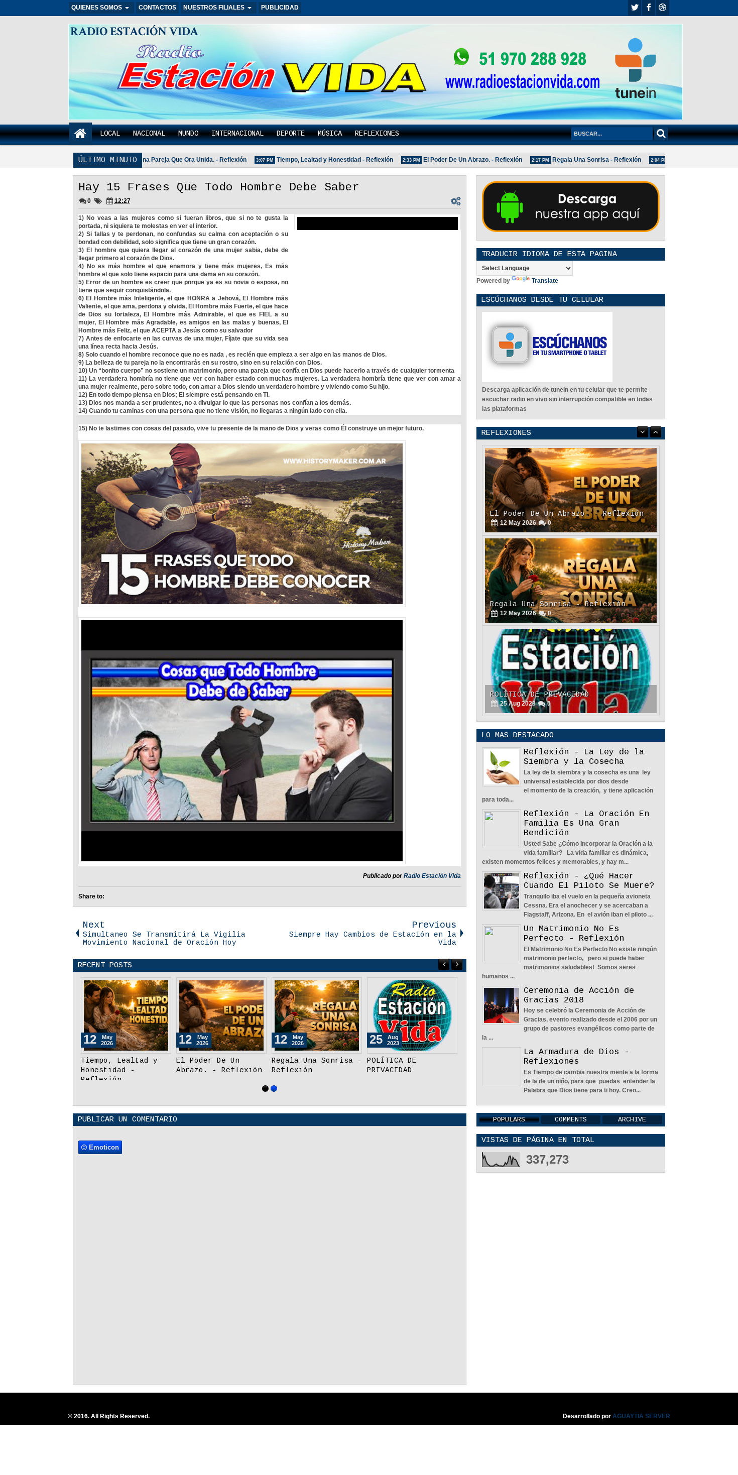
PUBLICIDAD (280, 7)
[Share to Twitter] (149, 987)
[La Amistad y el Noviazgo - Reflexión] (571, 671)
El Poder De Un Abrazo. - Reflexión (455, 159)
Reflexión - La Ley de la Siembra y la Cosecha (584, 756)
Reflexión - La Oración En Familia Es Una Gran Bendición (586, 823)
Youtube (662, 8)
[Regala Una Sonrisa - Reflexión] (317, 1015)
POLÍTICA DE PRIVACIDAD (539, 604)
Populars (509, 1119)
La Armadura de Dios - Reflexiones (576, 1056)
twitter (634, 8)
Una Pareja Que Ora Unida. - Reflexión (174, 159)
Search (661, 133)
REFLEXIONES (377, 134)
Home (80, 134)
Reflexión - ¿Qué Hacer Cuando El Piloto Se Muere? (589, 880)
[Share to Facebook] (138, 987)
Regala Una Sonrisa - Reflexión (579, 159)
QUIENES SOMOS (96, 7)
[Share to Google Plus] (160, 987)
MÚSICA (330, 134)
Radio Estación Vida (432, 875)
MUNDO (188, 134)
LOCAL (110, 134)
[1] (265, 1088)
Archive (632, 1119)
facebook (648, 8)
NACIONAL (149, 134)
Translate (545, 280)
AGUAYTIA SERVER (641, 1416)
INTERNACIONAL (237, 134)
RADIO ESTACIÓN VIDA (134, 31)
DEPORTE (291, 134)
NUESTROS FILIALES (213, 7)
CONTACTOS (157, 7)
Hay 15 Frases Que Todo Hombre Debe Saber (218, 187)
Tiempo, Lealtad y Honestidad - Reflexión (317, 159)
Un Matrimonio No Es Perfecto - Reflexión (574, 933)
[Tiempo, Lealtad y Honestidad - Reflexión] (126, 1015)
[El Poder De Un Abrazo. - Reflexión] (221, 1015)
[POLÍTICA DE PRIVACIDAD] (412, 1015)
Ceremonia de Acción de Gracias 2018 (579, 995)
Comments (571, 1119)
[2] (274, 1088)
